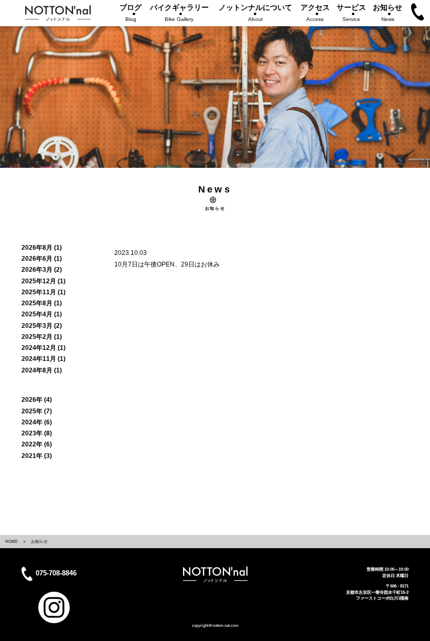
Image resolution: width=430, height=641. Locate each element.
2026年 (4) (37, 399)
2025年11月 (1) (44, 292)
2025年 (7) (37, 411)
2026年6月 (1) (42, 258)
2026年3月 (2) (42, 269)
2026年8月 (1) (42, 247)
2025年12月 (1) (44, 281)
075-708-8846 (56, 574)
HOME (11, 541)
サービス (351, 12)
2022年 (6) (37, 444)
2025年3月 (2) (42, 325)
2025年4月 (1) (42, 314)
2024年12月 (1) (44, 347)
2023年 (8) (37, 433)
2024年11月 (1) (44, 358)
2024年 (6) (37, 422)
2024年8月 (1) (42, 370)
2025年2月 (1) (42, 336)
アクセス (315, 12)
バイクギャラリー (179, 12)
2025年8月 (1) (42, 303)
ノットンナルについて (255, 12)
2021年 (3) (37, 456)
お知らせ (387, 12)
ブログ (131, 12)
